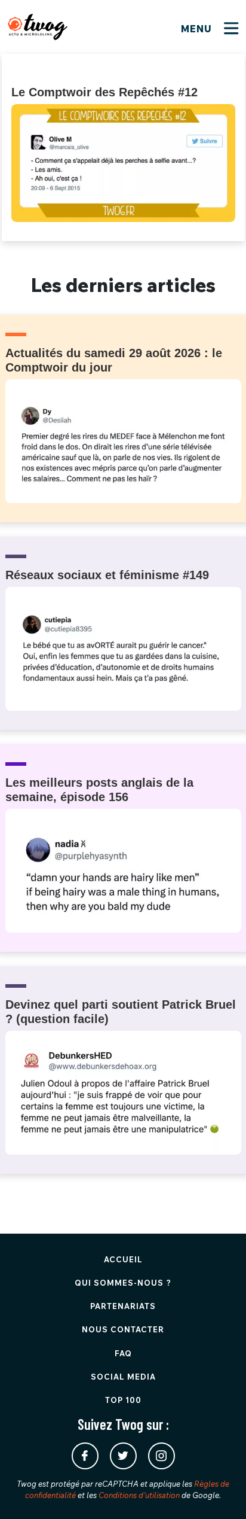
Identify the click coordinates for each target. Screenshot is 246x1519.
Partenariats (123, 1306)
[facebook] (85, 1455)
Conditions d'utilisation (139, 1495)
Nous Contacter (123, 1329)
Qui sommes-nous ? (123, 1282)
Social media (123, 1376)
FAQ (123, 1353)
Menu (198, 29)
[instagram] (161, 1455)
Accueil (123, 1259)
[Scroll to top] (219, 1492)
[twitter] (123, 1455)
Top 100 (123, 1400)
